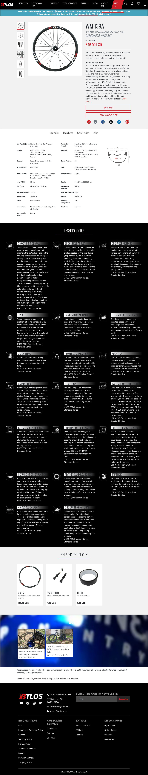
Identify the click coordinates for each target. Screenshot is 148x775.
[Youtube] (21, 703)
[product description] (38, 588)
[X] (111, 122)
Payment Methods (26, 758)
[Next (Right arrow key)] (77, 48)
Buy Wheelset (108, 115)
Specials (79, 735)
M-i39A (21, 593)
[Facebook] (103, 122)
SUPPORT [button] (54, 3)
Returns (50, 733)
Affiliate (79, 730)
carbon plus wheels (33, 672)
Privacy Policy (24, 744)
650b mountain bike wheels (89, 670)
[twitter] (40, 703)
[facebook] (27, 703)
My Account (109, 725)
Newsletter (109, 739)
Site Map (51, 738)
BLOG (95, 3)
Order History (110, 730)
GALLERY (85, 3)
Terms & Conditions (26, 748)
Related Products (83, 132)
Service (21, 735)
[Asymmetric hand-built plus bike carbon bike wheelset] (21, 26)
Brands (21, 753)
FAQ (20, 725)
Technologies (68, 132)
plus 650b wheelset (110, 670)
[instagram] (34, 703)
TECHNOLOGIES (69, 3)
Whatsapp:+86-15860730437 (55, 700)
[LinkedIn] (119, 122)
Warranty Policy (25, 739)
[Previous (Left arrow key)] (33, 48)
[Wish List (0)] (139, 3)
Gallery (95, 132)
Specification (54, 132)
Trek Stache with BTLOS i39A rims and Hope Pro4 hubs (58, 649)
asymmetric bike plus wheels (63, 670)
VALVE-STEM (53, 593)
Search (26, 679)
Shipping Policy (25, 762)
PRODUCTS (23, 3)
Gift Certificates (83, 725)
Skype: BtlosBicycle (58, 711)
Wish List (108, 735)
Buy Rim (108, 107)
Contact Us (52, 728)
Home (19, 679)
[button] (118, 4)
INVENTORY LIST (36, 4)
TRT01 (80, 593)
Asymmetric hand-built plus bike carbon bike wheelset (55, 679)
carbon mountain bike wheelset (36, 670)
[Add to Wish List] (89, 122)
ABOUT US (104, 4)
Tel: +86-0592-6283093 (60, 694)
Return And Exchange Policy (30, 730)
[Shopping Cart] (145, 4)
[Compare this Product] (95, 122)
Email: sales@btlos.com (59, 706)
